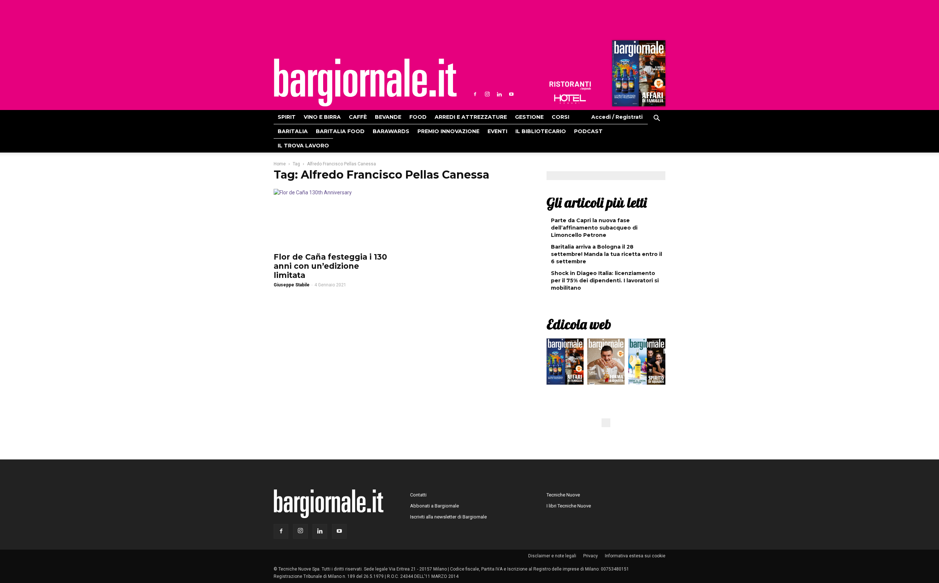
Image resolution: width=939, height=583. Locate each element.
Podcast (588, 131)
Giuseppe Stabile (292, 284)
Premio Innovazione (448, 131)
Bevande (388, 117)
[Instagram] (487, 94)
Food (418, 117)
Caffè (358, 117)
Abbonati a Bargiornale (434, 506)
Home (280, 163)
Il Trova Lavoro (303, 145)
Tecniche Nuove (563, 495)
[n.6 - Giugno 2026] (605, 363)
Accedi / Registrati (617, 117)
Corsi (560, 117)
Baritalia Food (340, 131)
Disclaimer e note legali (552, 555)
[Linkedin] (499, 94)
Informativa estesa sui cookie (635, 555)
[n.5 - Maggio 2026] (646, 363)
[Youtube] (511, 94)
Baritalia (293, 131)
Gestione (529, 117)
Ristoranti (570, 85)
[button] (656, 119)
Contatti (418, 495)
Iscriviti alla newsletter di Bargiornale (448, 517)
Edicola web (579, 324)
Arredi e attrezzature (471, 117)
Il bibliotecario (540, 131)
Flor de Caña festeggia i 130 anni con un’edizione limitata (330, 266)
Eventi (497, 131)
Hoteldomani (570, 99)
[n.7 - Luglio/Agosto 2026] (637, 75)
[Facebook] (475, 94)
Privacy (590, 555)
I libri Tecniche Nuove (569, 506)
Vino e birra (322, 117)
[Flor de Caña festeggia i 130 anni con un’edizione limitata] (333, 218)
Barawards (391, 131)
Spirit (287, 117)
